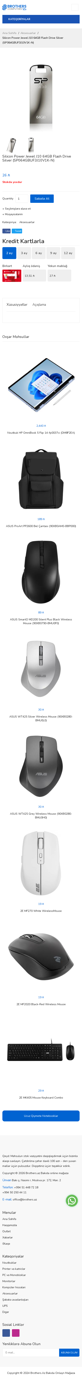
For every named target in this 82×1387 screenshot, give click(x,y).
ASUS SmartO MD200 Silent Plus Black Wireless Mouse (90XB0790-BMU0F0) (41, 621)
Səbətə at (42, 198)
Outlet (6, 1231)
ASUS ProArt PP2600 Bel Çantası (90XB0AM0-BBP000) (41, 526)
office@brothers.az (25, 1199)
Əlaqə (6, 1244)
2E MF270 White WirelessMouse (41, 911)
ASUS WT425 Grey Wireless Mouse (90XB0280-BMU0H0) (41, 815)
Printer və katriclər (13, 1269)
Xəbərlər (7, 1237)
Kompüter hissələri (13, 1287)
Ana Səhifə (9, 33)
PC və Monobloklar (14, 1275)
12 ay (68, 253)
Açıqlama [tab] (39, 304)
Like (7, 231)
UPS (5, 1306)
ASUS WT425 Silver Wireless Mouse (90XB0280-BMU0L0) (41, 718)
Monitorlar (8, 1281)
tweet (17, 231)
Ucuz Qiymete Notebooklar (41, 1116)
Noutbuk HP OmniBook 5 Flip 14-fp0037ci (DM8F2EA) (41, 433)
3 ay (24, 253)
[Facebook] (6, 1333)
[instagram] (16, 1333)
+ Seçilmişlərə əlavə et (16, 209)
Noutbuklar (9, 1263)
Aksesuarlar (28, 33)
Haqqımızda (9, 1225)
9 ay (53, 253)
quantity (7, 198)
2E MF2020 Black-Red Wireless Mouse (41, 1004)
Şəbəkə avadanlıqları (15, 1300)
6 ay (38, 253)
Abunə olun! (69, 1352)
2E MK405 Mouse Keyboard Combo (41, 1098)
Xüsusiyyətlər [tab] (17, 304)
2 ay (9, 253)
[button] (75, 98)
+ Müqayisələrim (12, 214)
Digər (5, 1312)
